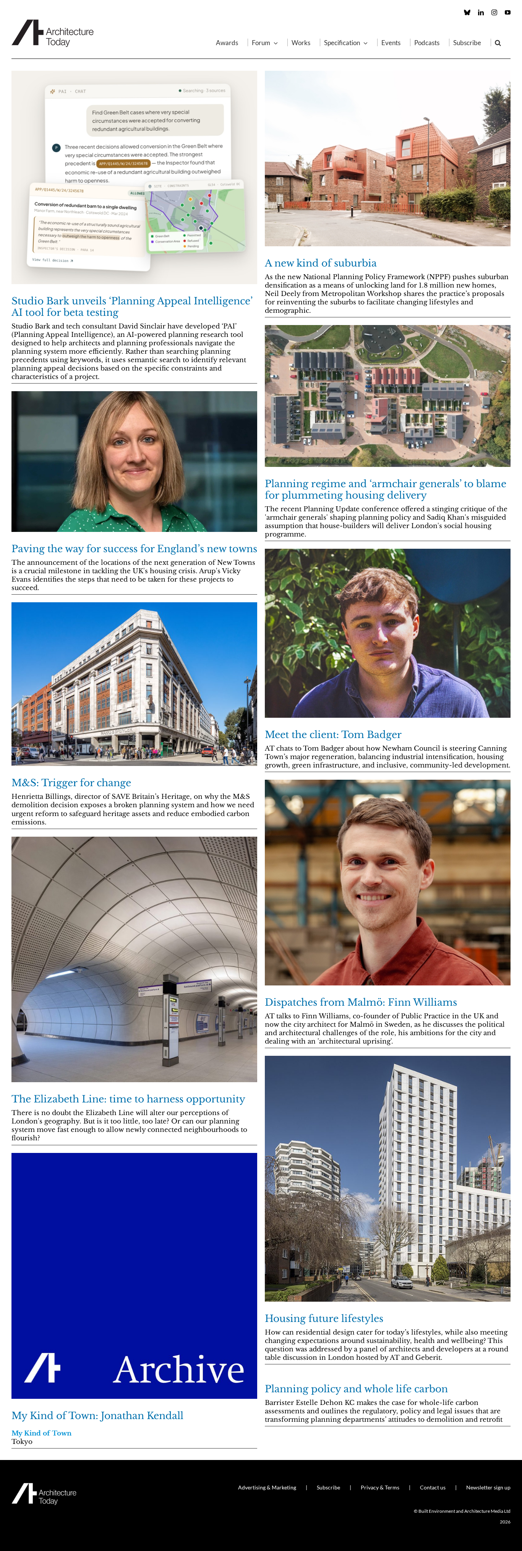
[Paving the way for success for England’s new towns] (134, 461)
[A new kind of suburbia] (388, 158)
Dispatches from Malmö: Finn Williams (361, 1002)
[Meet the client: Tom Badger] (388, 633)
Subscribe (328, 1487)
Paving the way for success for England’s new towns (134, 549)
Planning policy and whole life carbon (356, 1389)
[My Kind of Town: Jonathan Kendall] (134, 1276)
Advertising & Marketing (267, 1487)
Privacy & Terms (380, 1487)
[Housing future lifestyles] (388, 1179)
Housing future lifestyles (324, 1319)
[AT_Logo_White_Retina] (43, 1486)
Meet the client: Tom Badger (333, 735)
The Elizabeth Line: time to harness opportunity (128, 1099)
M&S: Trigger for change (71, 783)
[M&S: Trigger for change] (134, 684)
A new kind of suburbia (321, 263)
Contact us (433, 1487)
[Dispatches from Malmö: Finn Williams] (388, 882)
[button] (498, 42)
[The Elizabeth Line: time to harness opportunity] (134, 959)
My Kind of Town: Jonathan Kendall (97, 1416)
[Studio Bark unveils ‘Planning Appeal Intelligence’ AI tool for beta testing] (134, 177)
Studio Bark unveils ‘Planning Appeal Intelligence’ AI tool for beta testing (131, 307)
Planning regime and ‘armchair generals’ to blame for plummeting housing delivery (385, 489)
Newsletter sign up (488, 1487)
